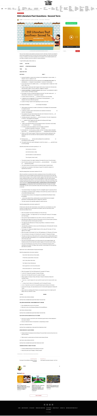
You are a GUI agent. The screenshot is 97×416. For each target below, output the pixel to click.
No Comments (42, 19)
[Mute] (76, 46)
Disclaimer (48, 409)
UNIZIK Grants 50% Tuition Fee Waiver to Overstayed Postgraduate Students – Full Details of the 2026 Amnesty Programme (38, 388)
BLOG (41, 8)
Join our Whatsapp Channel (71, 23)
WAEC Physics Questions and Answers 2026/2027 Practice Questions (53, 386)
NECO (49, 8)
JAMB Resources (30, 8)
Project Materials (9, 8)
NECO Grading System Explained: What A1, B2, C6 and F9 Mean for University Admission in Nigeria (23, 387)
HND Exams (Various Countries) (66, 8)
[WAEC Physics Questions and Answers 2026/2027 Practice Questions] (53, 379)
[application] (71, 37)
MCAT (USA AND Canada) (57, 8)
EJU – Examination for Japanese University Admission (82, 8)
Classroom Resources (36, 8)
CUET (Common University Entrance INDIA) (77, 9)
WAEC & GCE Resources (46, 8)
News (6, 8)
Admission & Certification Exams (24, 8)
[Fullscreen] (78, 46)
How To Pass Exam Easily (19, 9)
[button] (71, 37)
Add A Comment (39, 395)
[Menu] (2, 9)
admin (21, 19)
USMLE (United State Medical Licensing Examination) (71, 8)
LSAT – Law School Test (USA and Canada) (61, 9)
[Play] (64, 46)
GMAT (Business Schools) (53, 8)
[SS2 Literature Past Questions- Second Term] (38, 36)
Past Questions (14, 8)
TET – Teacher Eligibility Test (92, 8)
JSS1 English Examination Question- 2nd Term (48, 360)
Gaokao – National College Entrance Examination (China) (87, 8)
